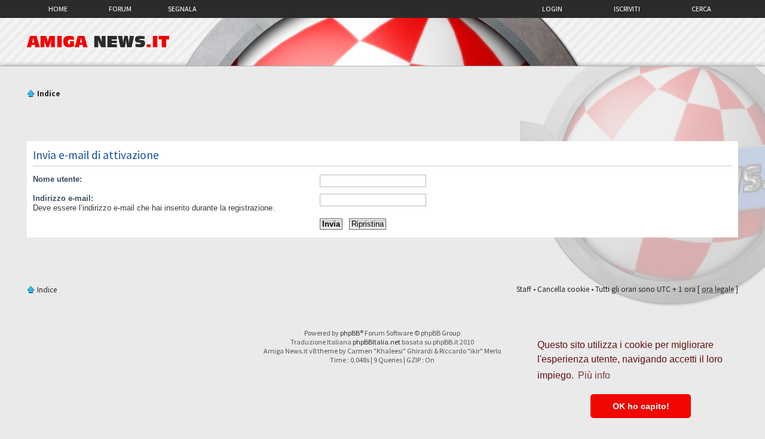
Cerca (701, 8)
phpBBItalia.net (376, 341)
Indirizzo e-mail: (63, 198)
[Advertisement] (382, 121)
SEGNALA (182, 8)
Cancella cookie (563, 289)
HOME (58, 8)
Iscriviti (627, 8)
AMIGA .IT (98, 42)
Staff (523, 289)
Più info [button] (594, 375)
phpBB (350, 332)
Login (552, 8)
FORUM (120, 8)
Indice (48, 94)
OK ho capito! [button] (641, 406)
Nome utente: (57, 179)
